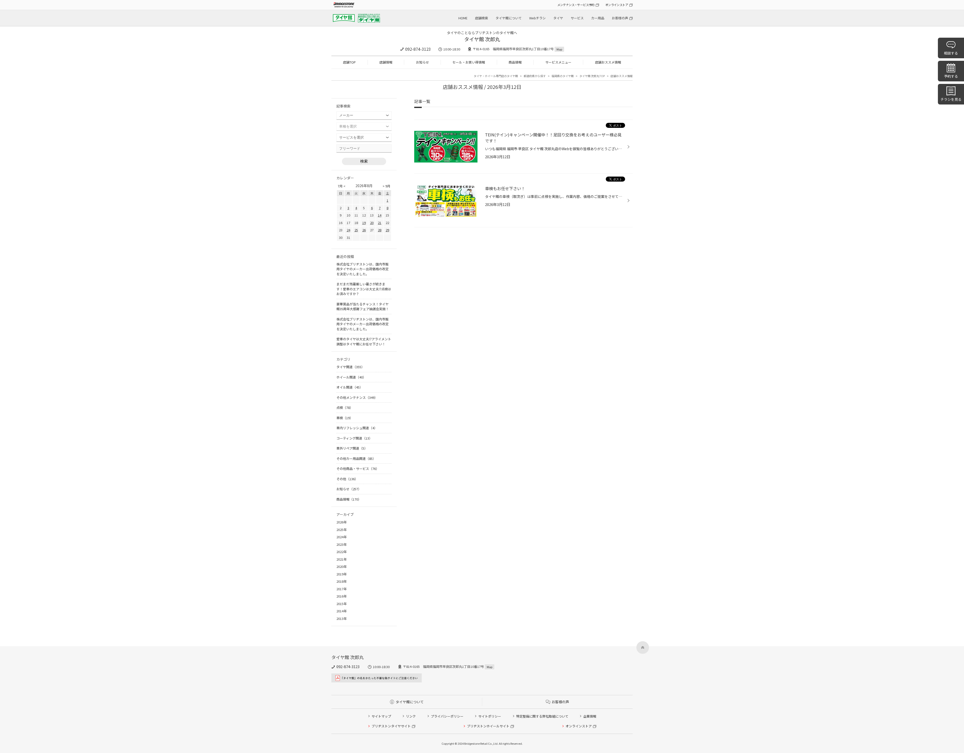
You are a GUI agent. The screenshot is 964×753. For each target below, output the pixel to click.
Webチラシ (537, 18)
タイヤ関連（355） (350, 366)
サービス (577, 18)
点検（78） (344, 407)
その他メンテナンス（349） (357, 397)
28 (379, 230)
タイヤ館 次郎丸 (482, 39)
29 (387, 230)
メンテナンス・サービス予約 (575, 5)
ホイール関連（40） (351, 377)
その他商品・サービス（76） (357, 468)
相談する (951, 53)
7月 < (341, 186)
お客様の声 (620, 18)
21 (379, 222)
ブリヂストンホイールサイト (488, 726)
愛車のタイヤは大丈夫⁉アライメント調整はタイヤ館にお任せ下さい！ (363, 341)
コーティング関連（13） (354, 438)
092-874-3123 (418, 49)
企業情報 (589, 716)
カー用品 (597, 18)
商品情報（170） (348, 499)
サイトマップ (381, 716)
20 (372, 222)
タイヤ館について (509, 18)
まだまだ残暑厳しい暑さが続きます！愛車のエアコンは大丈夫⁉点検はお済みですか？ (363, 289)
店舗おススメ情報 (608, 62)
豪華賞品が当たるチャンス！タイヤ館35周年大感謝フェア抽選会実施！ (362, 306)
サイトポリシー (489, 716)
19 (364, 222)
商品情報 (515, 62)
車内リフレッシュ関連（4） (356, 427)
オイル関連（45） (349, 387)
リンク (411, 716)
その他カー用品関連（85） (356, 458)
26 (364, 230)
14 (379, 215)
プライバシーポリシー (447, 716)
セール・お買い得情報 (468, 62)
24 (348, 230)
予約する (951, 76)
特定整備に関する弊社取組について (542, 716)
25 (356, 230)
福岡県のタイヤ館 (563, 76)
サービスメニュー (558, 62)
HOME (462, 18)
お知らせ (422, 62)
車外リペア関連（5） (352, 448)
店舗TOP (349, 62)
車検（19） (344, 417)
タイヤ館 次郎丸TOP (592, 76)
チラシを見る (950, 99)
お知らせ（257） (348, 489)
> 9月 (386, 186)
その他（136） (347, 478)
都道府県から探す (535, 76)
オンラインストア (616, 5)
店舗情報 (385, 62)
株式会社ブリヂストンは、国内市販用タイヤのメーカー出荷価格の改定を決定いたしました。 (362, 269)
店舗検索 (481, 18)
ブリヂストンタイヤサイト (391, 726)
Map (559, 49)
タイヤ (558, 18)
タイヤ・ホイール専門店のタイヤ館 (496, 76)
